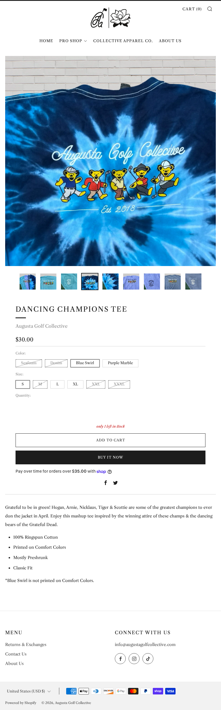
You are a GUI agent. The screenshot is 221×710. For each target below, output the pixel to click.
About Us (170, 40)
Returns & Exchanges (25, 644)
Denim (56, 363)
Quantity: (23, 395)
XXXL (119, 384)
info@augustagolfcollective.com (145, 644)
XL (75, 384)
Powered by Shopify (20, 703)
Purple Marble (120, 363)
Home (46, 40)
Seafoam (29, 363)
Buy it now (110, 457)
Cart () (192, 9)
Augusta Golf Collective (42, 326)
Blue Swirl (85, 363)
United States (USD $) (26, 691)
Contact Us (15, 654)
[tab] (27, 281)
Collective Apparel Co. (123, 40)
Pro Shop (70, 40)
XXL (96, 384)
